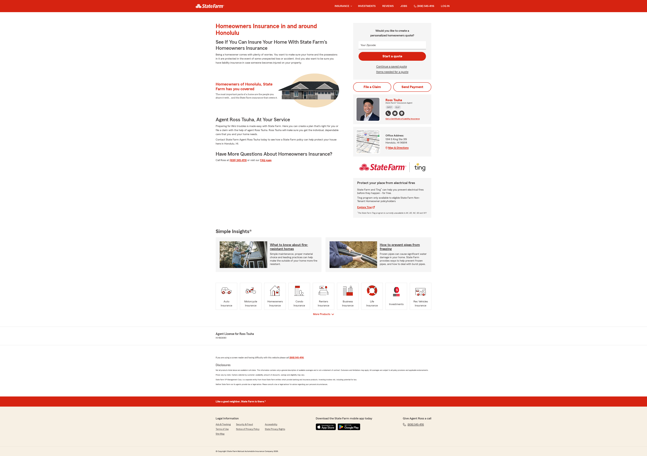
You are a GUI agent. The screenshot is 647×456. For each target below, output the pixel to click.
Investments (367, 6)
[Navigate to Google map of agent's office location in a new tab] (401, 113)
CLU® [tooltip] (397, 107)
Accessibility (271, 424)
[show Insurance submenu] (350, 6)
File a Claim (372, 87)
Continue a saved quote (391, 66)
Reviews (388, 6)
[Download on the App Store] (326, 426)
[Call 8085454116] (388, 113)
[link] (210, 6)
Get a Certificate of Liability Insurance (403, 119)
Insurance (342, 6)
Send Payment (412, 87)
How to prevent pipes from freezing (400, 247)
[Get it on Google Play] (349, 426)
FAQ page (265, 160)
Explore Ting (364, 207)
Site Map (220, 434)
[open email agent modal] (395, 114)
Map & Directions (398, 147)
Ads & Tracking (223, 424)
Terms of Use (222, 429)
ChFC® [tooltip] (389, 107)
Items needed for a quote (392, 71)
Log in (445, 6)
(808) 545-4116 (425, 6)
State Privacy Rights (275, 429)
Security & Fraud (244, 424)
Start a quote (392, 56)
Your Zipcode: (368, 45)
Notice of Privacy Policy (247, 429)
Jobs (403, 6)
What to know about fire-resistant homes (289, 247)
